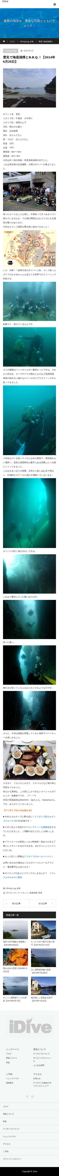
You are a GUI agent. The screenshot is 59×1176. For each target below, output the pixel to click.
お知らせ (37, 1078)
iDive (5, 1)
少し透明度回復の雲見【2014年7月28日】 (41, 971)
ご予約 (9, 1074)
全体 (19, 888)
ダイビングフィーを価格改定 (37, 827)
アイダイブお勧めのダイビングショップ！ (42, 1084)
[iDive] (29, 1036)
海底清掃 (33, 892)
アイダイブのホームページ (36, 856)
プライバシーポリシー (12, 1159)
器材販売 (9, 1082)
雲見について (11, 1058)
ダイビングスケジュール (42, 1059)
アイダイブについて (41, 1053)
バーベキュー (23, 892)
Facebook (27, 1096)
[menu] (55, 4)
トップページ (12, 1049)
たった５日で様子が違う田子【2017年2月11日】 (43, 943)
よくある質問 (38, 1065)
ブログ (8, 1053)
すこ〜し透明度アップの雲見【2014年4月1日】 (15, 999)
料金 (8, 1062)
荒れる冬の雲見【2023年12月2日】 (15, 970)
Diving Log (10, 50)
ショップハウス (12, 1078)
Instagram (32, 1096)
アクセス (37, 1074)
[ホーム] (4, 39)
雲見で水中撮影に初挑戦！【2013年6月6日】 (15, 943)
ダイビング (11, 892)
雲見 (40, 892)
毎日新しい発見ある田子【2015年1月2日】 (42, 999)
